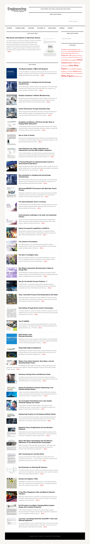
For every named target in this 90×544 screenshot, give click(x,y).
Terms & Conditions (56, 536)
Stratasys (68, 73)
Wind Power (76, 76)
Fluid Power (66, 57)
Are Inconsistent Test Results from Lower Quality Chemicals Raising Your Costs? (35, 401)
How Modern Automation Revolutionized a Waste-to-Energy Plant (36, 269)
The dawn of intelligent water (28, 255)
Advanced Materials (64, 51)
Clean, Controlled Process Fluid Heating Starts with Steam (38, 295)
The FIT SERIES (24, 321)
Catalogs (76, 53)
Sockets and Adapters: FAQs (28, 479)
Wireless (80, 76)
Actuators (79, 49)
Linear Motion (64, 60)
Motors (79, 63)
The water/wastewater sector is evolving (32, 202)
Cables (73, 53)
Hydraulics (77, 57)
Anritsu (82, 51)
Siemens (76, 71)
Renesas (63, 71)
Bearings (67, 53)
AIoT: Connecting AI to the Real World (31, 454)
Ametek (69, 51)
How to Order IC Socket (26, 135)
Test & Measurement (78, 73)
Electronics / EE (66, 55)
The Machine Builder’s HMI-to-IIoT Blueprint (33, 69)
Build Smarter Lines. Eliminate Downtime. (26, 335)
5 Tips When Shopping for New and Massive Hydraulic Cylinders (37, 493)
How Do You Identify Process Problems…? (33, 281)
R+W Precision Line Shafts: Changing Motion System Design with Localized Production (36, 506)
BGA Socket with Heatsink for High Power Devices (23, 38)
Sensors (71, 71)
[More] (9, 51)
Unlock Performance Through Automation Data (34, 109)
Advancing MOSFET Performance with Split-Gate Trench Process (37, 189)
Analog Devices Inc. (76, 51)
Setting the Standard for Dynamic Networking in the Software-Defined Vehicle (36, 388)
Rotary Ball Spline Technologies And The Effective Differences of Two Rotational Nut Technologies (35, 441)
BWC (71, 53)
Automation (63, 53)
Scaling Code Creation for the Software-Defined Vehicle (37, 414)
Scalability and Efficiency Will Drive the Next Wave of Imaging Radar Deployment (36, 123)
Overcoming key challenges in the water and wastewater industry (38, 216)
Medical (75, 60)
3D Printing (68, 49)
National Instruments (65, 65)
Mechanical (70, 60)
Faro (77, 55)
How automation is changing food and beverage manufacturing (35, 83)
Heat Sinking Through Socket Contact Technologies (36, 308)
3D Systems (74, 49)
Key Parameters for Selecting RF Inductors (33, 467)
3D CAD (63, 49)
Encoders (74, 55)
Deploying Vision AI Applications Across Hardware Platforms (36, 428)
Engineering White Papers (17, 10)
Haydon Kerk (70, 57)
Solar (65, 73)
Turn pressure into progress (28, 241)
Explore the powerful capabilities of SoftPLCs (34, 228)
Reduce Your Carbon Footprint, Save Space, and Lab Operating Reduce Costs (36, 362)
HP (74, 57)
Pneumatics (69, 69)
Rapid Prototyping (76, 69)
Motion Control (72, 63)
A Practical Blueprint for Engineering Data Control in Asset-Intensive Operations (36, 162)
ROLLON (67, 71)
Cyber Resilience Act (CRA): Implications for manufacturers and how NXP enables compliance (35, 149)
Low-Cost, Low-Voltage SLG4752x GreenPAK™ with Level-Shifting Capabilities (38, 519)
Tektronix (72, 73)
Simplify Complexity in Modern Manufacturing (34, 95)
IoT (81, 57)
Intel (80, 57)
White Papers (67, 75)
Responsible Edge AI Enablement (30, 348)
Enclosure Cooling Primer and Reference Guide (34, 374)
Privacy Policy (48, 536)
